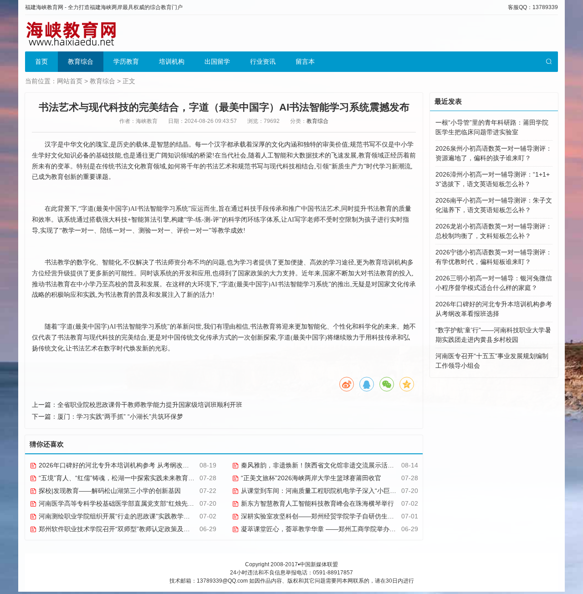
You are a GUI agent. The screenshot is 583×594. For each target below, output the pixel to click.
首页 (41, 61)
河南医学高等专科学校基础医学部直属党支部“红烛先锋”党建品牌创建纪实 (142, 503)
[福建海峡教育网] (70, 33)
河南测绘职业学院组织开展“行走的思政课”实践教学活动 (116, 516)
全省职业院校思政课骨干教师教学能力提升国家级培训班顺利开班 (149, 404)
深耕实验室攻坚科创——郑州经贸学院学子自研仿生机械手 (323, 516)
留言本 (305, 61)
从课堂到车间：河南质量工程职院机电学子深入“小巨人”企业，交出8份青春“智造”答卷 (361, 490)
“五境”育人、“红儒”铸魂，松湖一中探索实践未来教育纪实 (119, 478)
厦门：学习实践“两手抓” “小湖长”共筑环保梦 (120, 416)
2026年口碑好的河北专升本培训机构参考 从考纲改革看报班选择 (129, 465)
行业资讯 (263, 61)
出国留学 (217, 61)
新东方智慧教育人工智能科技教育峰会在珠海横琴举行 (316, 503)
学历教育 (126, 61)
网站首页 (69, 81)
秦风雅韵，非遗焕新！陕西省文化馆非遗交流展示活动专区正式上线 (335, 465)
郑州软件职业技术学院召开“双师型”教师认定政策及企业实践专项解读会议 (142, 529)
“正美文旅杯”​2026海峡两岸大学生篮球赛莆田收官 (310, 478)
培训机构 (171, 61)
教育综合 (80, 61)
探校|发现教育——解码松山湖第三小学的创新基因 (109, 490)
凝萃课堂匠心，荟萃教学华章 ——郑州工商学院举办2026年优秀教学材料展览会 (353, 529)
